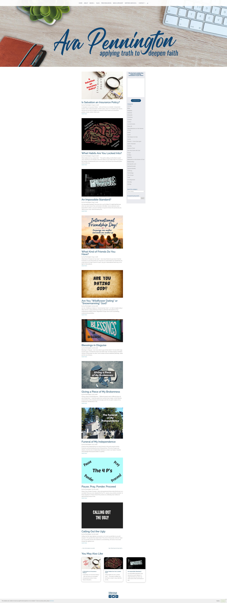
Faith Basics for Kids (132, 137)
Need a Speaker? (118, 3)
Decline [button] (218, 600)
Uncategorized (131, 179)
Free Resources (106, 3)
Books (92, 3)
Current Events (131, 124)
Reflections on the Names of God (135, 159)
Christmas (129, 117)
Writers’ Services (130, 3)
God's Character (131, 143)
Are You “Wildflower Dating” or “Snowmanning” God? (100, 302)
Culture (129, 121)
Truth (128, 177)
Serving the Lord (131, 164)
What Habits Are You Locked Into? (102, 153)
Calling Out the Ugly (93, 531)
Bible (128, 108)
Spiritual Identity (131, 168)
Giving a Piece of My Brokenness (101, 391)
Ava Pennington (87, 105)
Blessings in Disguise (94, 345)
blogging (129, 110)
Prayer (129, 152)
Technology (130, 173)
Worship (129, 182)
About (86, 3)
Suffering (129, 170)
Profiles (129, 155)
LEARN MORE (136, 100)
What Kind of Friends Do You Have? (98, 253)
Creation (129, 119)
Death (128, 132)
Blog (98, 3)
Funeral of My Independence (99, 441)
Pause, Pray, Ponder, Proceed (99, 486)
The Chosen (130, 175)
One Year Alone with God (133, 150)
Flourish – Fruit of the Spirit (134, 141)
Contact (141, 3)
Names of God (131, 148)
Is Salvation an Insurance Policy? (101, 102)
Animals (129, 106)
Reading (129, 157)
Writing (129, 184)
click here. (52, 600)
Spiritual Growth (131, 166)
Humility (129, 146)
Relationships (130, 161)
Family (129, 139)
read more (84, 113)
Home (80, 3)
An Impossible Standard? (96, 199)
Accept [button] (223, 600)
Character (129, 115)
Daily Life (129, 126)
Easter (129, 134)
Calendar (129, 112)
